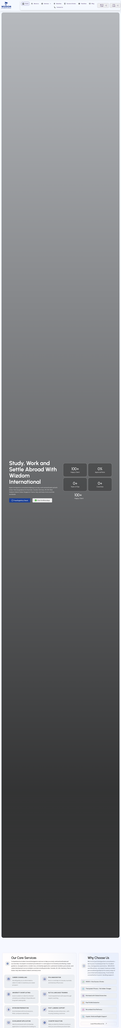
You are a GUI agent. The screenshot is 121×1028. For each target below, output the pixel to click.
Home (26, 3)
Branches (58, 3)
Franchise (83, 3)
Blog (93, 3)
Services (46, 3)
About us (36, 3)
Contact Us (60, 7)
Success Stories (71, 3)
